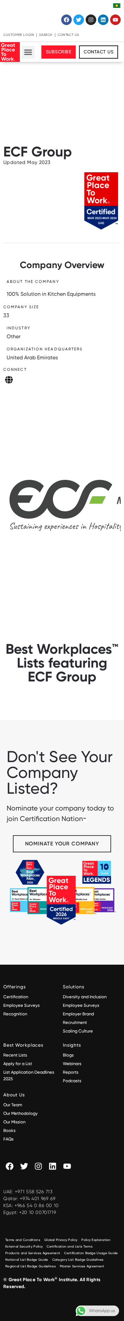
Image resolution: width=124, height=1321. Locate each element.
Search (46, 35)
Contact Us (68, 35)
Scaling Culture (78, 1031)
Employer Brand (78, 1013)
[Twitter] (78, 19)
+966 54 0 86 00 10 (37, 1205)
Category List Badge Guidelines (78, 1259)
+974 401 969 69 (38, 1198)
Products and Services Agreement (32, 1253)
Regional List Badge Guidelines (30, 1266)
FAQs (8, 1139)
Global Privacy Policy (60, 1240)
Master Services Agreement (82, 1266)
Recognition (15, 1013)
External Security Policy (24, 1246)
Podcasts (72, 1080)
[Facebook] (66, 19)
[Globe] (9, 379)
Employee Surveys (21, 1005)
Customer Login (18, 35)
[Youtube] (115, 19)
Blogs (68, 1055)
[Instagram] (91, 19)
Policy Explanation (95, 1240)
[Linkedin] (103, 19)
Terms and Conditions (22, 1240)
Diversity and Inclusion (84, 996)
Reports (70, 1072)
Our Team (12, 1104)
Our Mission (14, 1121)
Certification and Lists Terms (70, 1246)
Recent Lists (15, 1055)
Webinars (72, 1063)
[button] (28, 52)
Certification (15, 996)
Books (9, 1130)
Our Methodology (21, 1113)
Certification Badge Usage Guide (91, 1253)
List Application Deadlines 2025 (28, 1075)
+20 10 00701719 (37, 1212)
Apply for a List (17, 1063)
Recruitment (75, 1022)
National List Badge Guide (26, 1259)
